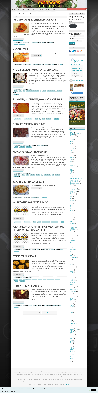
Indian (71, 238)
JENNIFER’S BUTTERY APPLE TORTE (28, 182)
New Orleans (72, 277)
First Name (71, 36)
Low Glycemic (72, 249)
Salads (71, 293)
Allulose (71, 315)
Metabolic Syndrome (74, 189)
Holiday (44, 279)
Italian (71, 242)
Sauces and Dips (73, 296)
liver (71, 259)
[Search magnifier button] (86, 9)
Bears (71, 321)
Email (70, 40)
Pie (45, 64)
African (71, 130)
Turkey (71, 264)
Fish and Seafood (73, 257)
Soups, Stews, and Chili (74, 308)
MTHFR (71, 190)
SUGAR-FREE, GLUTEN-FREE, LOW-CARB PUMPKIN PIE (37, 99)
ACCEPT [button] (94, 390)
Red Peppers (72, 305)
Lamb (71, 258)
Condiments (72, 157)
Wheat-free (57, 175)
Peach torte (44, 197)
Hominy (71, 304)
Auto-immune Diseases (74, 183)
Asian (71, 143)
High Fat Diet (72, 223)
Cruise (71, 159)
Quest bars (17, 251)
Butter (71, 206)
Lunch (71, 251)
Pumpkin (43, 119)
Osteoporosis (73, 193)
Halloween (72, 228)
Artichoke (72, 328)
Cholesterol (72, 155)
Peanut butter (22, 147)
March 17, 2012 (27, 222)
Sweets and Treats (50, 42)
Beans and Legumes (74, 329)
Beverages (72, 146)
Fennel (71, 337)
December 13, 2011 (28, 277)
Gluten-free (39, 42)
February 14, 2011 (27, 305)
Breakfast (72, 270)
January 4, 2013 (27, 64)
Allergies (16, 91)
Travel (71, 320)
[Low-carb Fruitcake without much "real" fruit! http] (79, 85)
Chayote (34, 64)
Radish (71, 346)
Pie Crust (61, 64)
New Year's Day (73, 229)
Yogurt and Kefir (73, 166)
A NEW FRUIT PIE (20, 49)
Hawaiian (71, 219)
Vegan (71, 325)
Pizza (71, 284)
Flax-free (71, 210)
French (71, 212)
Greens (71, 338)
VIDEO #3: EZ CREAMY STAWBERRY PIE (30, 152)
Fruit (43, 64)
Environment (72, 200)
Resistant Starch (73, 291)
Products (53, 249)
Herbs (71, 312)
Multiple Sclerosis (73, 191)
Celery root (72, 299)
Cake (33, 197)
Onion (71, 343)
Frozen (71, 172)
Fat (40, 91)
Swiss (71, 318)
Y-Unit (67, 384)
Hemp (71, 221)
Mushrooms (72, 341)
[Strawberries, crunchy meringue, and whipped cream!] (75, 85)
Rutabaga (72, 349)
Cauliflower (72, 331)
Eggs (71, 198)
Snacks (71, 272)
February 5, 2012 (27, 249)
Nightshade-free (73, 136)
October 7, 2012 (27, 145)
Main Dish (71, 253)
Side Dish (71, 298)
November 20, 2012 (28, 119)
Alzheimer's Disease (74, 181)
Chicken (71, 255)
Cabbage (72, 330)
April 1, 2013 (26, 42)
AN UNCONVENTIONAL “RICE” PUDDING (30, 202)
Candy (24, 91)
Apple (35, 249)
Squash (71, 306)
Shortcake (16, 44)
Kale (71, 339)
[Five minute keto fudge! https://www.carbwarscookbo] (82, 85)
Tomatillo (49, 64)
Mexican (71, 274)
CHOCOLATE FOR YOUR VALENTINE (28, 286)
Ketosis (71, 244)
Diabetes (72, 185)
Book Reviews (72, 148)
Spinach (71, 350)
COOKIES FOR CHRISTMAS (24, 256)
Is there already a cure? (74, 240)
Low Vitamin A (73, 280)
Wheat (14, 92)
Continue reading (17, 39)
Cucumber (72, 334)
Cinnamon (72, 311)
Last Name (71, 38)
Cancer (71, 184)
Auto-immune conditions (75, 133)
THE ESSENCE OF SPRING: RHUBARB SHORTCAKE (34, 20)
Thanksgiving (48, 119)
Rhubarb (44, 42)
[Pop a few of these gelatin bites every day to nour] (71, 89)
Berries (15, 175)
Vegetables (55, 64)
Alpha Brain (72, 139)
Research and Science (51, 91)
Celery (71, 332)
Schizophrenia (59, 91)
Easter (71, 196)
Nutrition (44, 91)
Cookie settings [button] (86, 390)
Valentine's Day (57, 305)
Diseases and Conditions (74, 180)
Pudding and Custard (46, 222)
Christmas (16, 279)
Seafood (71, 263)
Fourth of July (73, 227)
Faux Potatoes (73, 300)
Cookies (20, 279)
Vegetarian (72, 354)
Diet (70, 176)
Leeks (71, 340)
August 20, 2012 (27, 173)
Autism (20, 91)
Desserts (33, 42)
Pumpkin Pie (56, 119)
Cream (71, 165)
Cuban (71, 161)
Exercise (71, 203)
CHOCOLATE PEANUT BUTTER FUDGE (29, 124)
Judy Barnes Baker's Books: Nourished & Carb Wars (78, 60)
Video (53, 175)
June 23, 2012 (27, 197)
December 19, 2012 (28, 89)
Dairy (19, 175)
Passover (72, 231)
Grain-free (38, 175)
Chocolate (16, 94)
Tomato (71, 352)
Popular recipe (29, 147)
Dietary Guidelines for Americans (32, 91)
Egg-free (72, 134)
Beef (71, 254)
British (71, 152)
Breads (71, 150)
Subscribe (73, 26)
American (71, 141)
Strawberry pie (17, 176)
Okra (71, 342)
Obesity (71, 192)
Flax (70, 208)
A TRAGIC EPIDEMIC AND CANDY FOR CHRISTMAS (35, 70)
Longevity (71, 247)
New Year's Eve (73, 230)
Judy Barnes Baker (18, 42)
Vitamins (71, 358)
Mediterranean (72, 266)
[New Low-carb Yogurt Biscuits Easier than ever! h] (71, 85)
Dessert (38, 145)
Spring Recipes (22, 44)
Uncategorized (72, 323)
